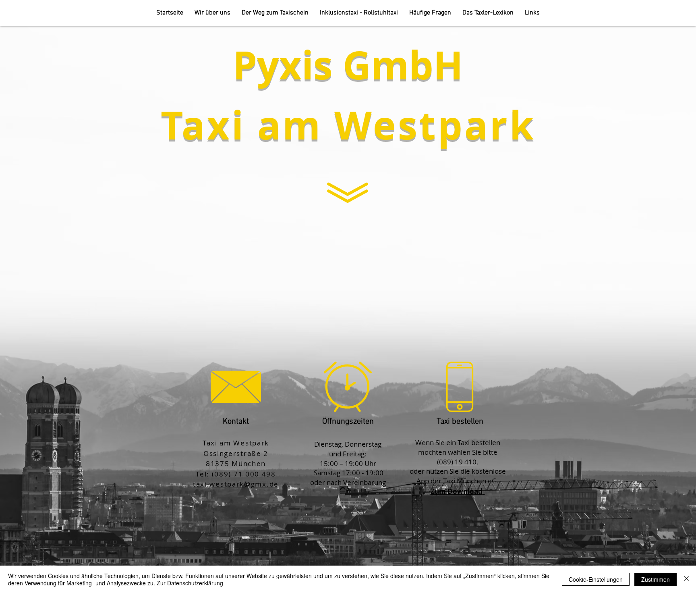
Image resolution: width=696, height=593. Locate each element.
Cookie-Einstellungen (596, 579)
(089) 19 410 (456, 461)
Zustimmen (655, 579)
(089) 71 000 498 (244, 474)
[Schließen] (686, 579)
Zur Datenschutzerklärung (190, 583)
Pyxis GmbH (348, 65)
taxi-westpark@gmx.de (236, 484)
